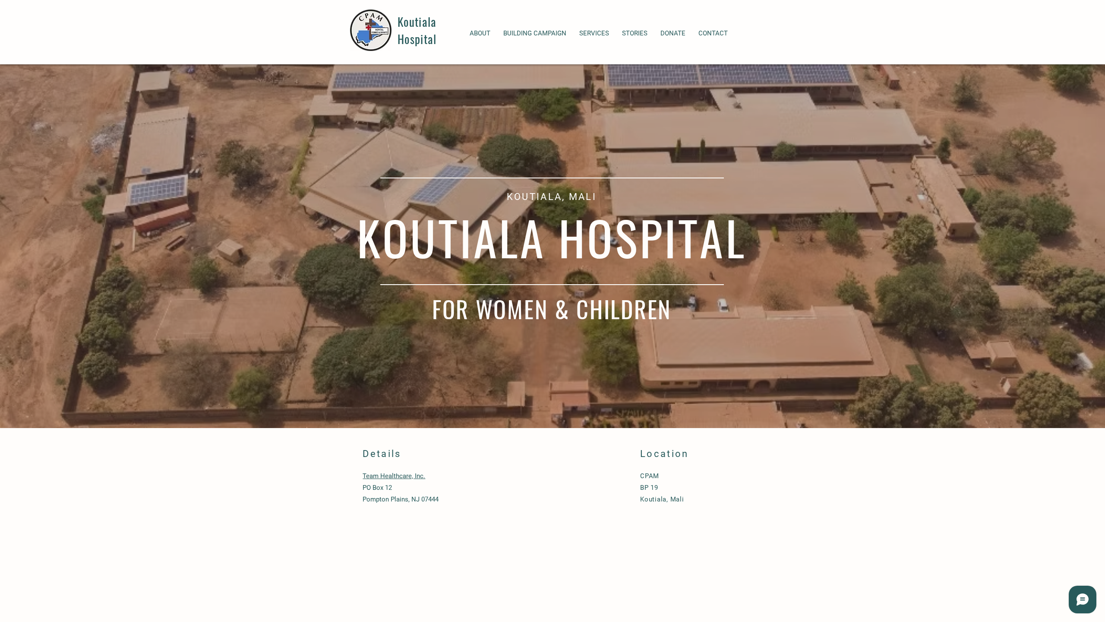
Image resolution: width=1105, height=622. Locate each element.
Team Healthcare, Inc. (394, 476)
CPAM (649, 476)
